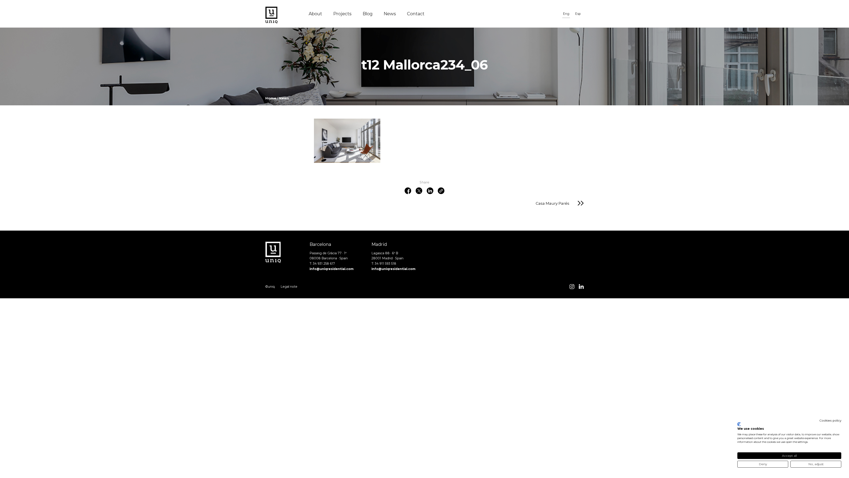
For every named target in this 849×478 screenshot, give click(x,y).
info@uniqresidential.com (332, 269)
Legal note (289, 287)
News (390, 13)
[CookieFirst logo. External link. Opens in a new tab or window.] (739, 424)
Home (270, 98)
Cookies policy (830, 420)
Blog (368, 13)
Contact (415, 13)
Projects (342, 13)
